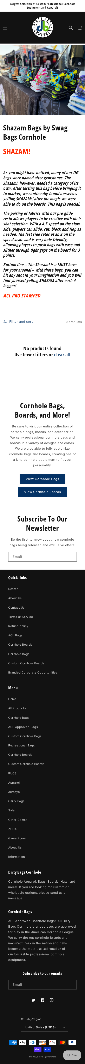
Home (12, 699)
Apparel (14, 782)
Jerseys (14, 791)
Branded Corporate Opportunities (32, 672)
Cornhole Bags (19, 654)
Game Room (17, 838)
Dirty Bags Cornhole (46, 1057)
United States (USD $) (40, 1027)
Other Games (17, 819)
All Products (17, 708)
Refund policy (18, 626)
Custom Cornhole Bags (24, 736)
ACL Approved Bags (23, 727)
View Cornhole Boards (42, 492)
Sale (11, 810)
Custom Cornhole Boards (26, 663)
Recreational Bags (21, 745)
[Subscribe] (72, 557)
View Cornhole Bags (42, 479)
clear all (62, 354)
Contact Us (16, 607)
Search (13, 589)
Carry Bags (16, 801)
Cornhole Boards (20, 644)
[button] (5, 27)
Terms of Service (20, 616)
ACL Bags (15, 635)
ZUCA (12, 829)
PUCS (12, 773)
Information (16, 856)
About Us (15, 598)
